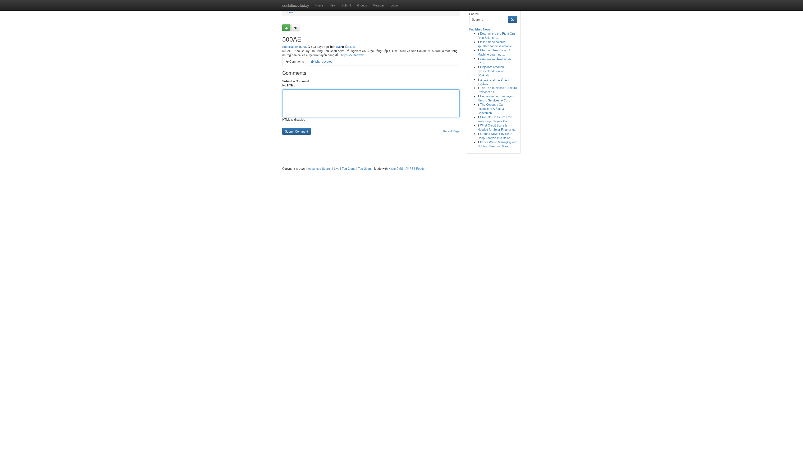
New (332, 5)
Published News (479, 29)
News (337, 46)
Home (319, 5)
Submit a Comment (295, 81)
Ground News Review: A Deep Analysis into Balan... (495, 136)
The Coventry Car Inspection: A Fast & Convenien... (491, 108)
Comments (296, 61)
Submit (346, 5)
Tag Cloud (348, 168)
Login (394, 5)
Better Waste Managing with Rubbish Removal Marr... (497, 144)
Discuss (350, 46)
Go (513, 19)
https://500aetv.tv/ (352, 55)
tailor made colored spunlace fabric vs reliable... (496, 44)
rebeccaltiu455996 (294, 46)
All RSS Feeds (415, 168)
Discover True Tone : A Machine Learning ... (494, 52)
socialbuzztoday (295, 5)
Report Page (451, 131)
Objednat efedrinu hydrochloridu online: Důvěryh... (491, 71)
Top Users (365, 168)
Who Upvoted (323, 61)
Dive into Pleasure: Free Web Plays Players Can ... (495, 119)
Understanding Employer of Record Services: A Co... (497, 98)
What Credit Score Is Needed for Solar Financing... (497, 127)
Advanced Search (319, 168)
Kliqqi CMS (396, 168)
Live (336, 168)
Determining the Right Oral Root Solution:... (496, 35)
